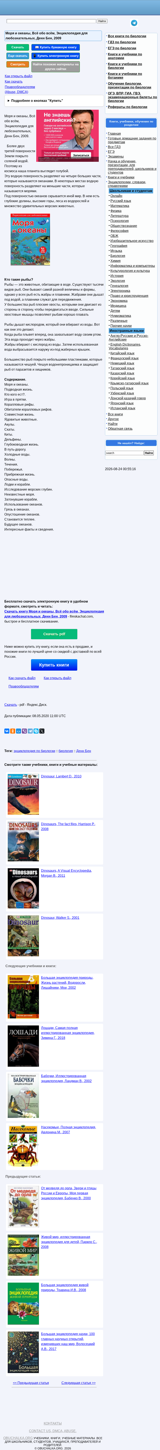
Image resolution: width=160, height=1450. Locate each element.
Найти (113, 424)
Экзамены (116, 156)
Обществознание (123, 226)
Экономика (119, 301)
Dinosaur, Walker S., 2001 (60, 917)
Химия (115, 261)
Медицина (118, 306)
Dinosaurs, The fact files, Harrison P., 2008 (68, 826)
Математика (119, 206)
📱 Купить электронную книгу (56, 55)
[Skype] (36, 731)
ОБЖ (114, 236)
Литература (119, 216)
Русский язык (120, 201)
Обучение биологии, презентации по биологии (129, 85)
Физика (115, 211)
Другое (113, 419)
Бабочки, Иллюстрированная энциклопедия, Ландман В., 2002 (66, 1078)
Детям (115, 311)
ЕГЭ (111, 151)
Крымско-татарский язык (129, 383)
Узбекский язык (122, 393)
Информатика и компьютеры (132, 266)
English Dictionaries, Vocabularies (125, 346)
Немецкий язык (122, 363)
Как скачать (13, 81)
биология (66, 751)
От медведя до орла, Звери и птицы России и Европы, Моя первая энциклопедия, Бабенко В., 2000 (68, 1193)
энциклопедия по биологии (34, 751)
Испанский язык (122, 408)
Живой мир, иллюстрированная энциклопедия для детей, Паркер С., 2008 (69, 1242)
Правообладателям (24, 686)
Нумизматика (120, 316)
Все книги (115, 414)
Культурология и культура (130, 271)
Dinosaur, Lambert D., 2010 (61, 776)
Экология (117, 281)
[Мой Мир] (18, 731)
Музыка (116, 251)
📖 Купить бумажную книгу (55, 47)
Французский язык (124, 358)
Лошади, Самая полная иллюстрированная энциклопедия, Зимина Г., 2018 (68, 1033)
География (118, 246)
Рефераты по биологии (127, 107)
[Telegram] (30, 731)
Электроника (120, 291)
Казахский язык (122, 373)
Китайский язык (122, 353)
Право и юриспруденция (129, 296)
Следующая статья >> (78, 1383)
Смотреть (17, 64)
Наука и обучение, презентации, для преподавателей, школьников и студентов (132, 166)
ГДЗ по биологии (122, 42)
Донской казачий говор (128, 398)
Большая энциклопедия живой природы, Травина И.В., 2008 (65, 1287)
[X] (41, 731)
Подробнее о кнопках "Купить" (37, 100)
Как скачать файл (22, 678)
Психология (119, 221)
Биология (117, 256)
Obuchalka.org (18, 1438)
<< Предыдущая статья (31, 1383)
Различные (119, 321)
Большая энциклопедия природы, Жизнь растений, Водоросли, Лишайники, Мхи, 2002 (67, 982)
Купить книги (54, 665)
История (117, 276)
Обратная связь (120, 428)
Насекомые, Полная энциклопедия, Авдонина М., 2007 (68, 1129)
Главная (114, 133)
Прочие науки (121, 326)
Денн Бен (83, 751)
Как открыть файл (18, 76)
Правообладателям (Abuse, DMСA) (20, 89)
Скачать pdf (54, 634)
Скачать (17, 47)
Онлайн (116, 196)
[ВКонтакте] (6, 731)
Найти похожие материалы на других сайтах (56, 66)
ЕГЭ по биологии (122, 48)
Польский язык (121, 388)
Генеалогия (119, 286)
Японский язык (122, 403)
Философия (119, 231)
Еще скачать (17, 55)
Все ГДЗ (114, 147)
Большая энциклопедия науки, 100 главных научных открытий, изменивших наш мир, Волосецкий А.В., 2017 (68, 1341)
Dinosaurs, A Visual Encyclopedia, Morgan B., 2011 (66, 873)
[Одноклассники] (12, 731)
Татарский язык (122, 368)
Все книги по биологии (127, 36)
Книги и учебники (121, 177)
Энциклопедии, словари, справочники (127, 184)
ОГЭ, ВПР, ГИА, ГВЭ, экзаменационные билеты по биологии (132, 97)
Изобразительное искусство (132, 241)
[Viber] (24, 731)
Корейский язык (122, 378)
